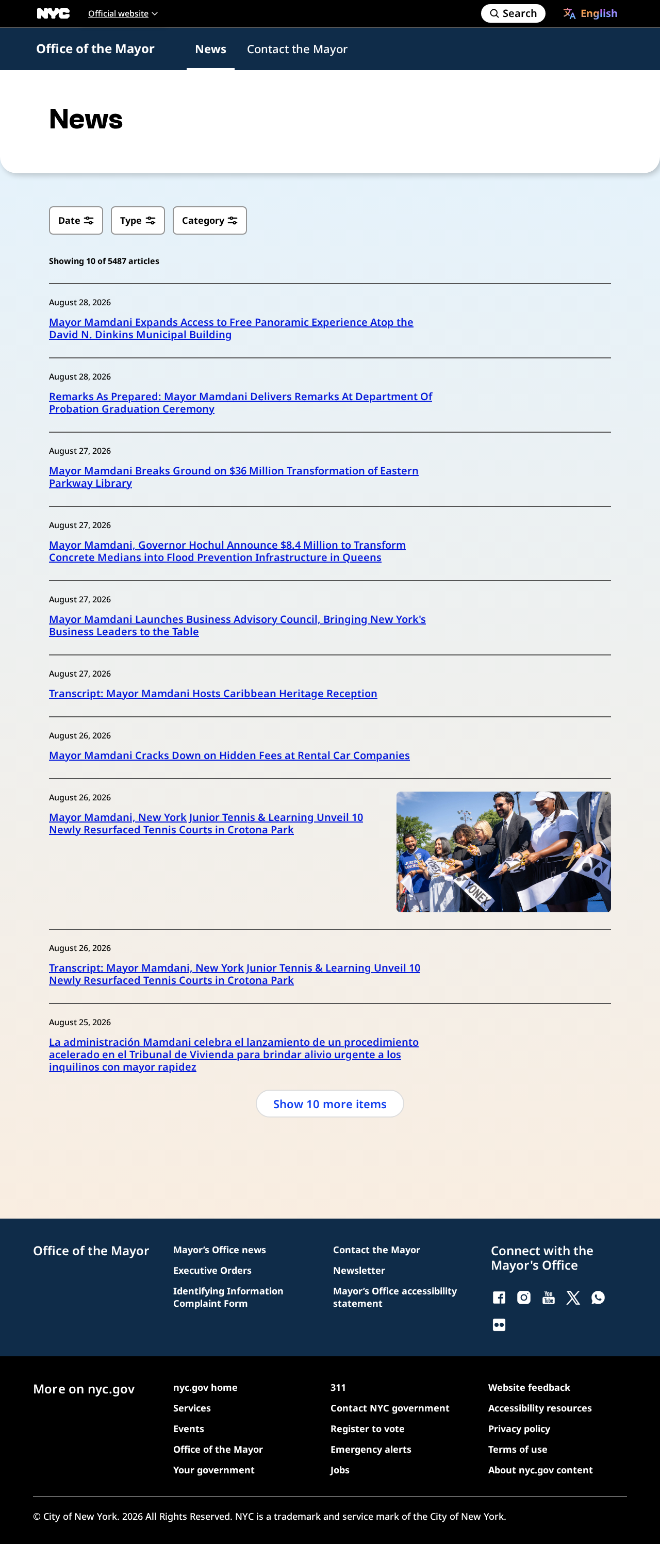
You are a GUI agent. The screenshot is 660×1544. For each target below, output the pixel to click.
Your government (214, 1470)
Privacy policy (519, 1428)
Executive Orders (212, 1270)
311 (338, 1387)
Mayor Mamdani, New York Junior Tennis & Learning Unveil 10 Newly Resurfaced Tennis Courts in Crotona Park (206, 823)
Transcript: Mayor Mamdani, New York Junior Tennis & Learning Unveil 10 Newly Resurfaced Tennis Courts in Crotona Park (234, 974)
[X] (573, 1297)
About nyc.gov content (540, 1470)
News (210, 48)
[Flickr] (499, 1325)
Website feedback (529, 1387)
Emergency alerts (371, 1449)
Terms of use (518, 1449)
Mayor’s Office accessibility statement (395, 1297)
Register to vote (368, 1428)
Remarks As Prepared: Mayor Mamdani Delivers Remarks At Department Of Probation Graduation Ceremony (240, 402)
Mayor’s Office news (219, 1249)
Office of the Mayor (95, 48)
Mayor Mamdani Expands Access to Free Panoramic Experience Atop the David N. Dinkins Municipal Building (231, 328)
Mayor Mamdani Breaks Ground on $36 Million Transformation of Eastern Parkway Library (234, 477)
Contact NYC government (390, 1408)
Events (188, 1428)
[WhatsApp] (598, 1297)
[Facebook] (499, 1297)
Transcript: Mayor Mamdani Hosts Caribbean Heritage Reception (213, 693)
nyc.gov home (205, 1387)
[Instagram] (524, 1297)
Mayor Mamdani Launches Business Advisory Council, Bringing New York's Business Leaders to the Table (237, 625)
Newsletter (359, 1270)
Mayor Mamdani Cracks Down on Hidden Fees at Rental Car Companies (229, 755)
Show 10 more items (330, 1103)
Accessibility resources (540, 1408)
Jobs (340, 1470)
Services (192, 1408)
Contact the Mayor (297, 48)
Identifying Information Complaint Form (228, 1297)
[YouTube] (548, 1297)
